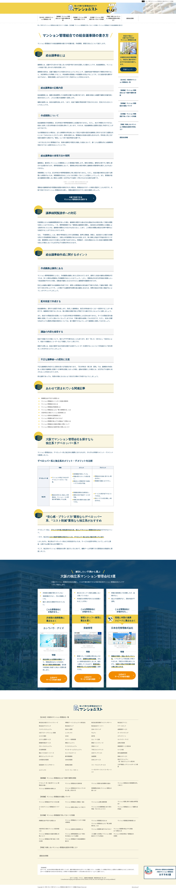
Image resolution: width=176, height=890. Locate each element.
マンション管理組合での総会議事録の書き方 (75, 840)
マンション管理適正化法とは (49, 404)
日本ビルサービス (96, 759)
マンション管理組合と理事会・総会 (74, 802)
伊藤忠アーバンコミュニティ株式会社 (75, 722)
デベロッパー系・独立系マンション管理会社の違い (49, 784)
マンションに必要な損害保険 (99, 802)
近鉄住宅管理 (121, 743)
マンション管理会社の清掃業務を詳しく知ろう (128, 784)
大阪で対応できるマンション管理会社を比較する (75, 198)
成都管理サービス (122, 729)
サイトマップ (135, 887)
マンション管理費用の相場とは (47, 788)
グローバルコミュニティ (45, 746)
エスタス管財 (42, 736)
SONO (67, 736)
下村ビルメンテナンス (97, 749)
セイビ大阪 (121, 749)
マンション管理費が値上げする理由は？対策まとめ (56, 421)
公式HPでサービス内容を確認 (53, 678)
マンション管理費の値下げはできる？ (52, 418)
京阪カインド (95, 746)
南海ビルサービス (122, 756)
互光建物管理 (42, 749)
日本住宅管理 (68, 759)
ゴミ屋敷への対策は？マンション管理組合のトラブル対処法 (101, 835)
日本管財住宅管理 (43, 759)
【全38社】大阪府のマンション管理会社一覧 (128, 81)
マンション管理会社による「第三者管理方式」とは (56, 410)
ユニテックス (42, 770)
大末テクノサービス (96, 753)
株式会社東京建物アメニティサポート (101, 722)
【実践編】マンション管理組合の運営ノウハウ (128, 104)
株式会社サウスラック (45, 726)
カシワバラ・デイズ (123, 739)
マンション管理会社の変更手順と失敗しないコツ (55, 427)
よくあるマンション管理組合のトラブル (49, 808)
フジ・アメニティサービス (98, 765)
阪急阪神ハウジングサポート (46, 765)
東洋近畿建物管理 (122, 753)
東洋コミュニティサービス (46, 756)
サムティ (93, 733)
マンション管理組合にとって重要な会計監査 (128, 808)
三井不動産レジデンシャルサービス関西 (128, 765)
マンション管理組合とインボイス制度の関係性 (54, 401)
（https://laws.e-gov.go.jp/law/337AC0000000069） (75, 183)
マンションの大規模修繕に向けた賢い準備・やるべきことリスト (101, 808)
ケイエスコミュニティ (71, 746)
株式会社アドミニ (122, 722)
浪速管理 (93, 756)
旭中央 (93, 736)
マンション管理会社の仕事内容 (73, 783)
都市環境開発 (68, 756)
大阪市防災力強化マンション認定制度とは (53, 412)
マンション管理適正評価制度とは (50, 407)
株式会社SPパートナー (97, 726)
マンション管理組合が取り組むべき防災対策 (49, 840)
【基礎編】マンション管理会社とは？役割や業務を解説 (128, 92)
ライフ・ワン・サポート (71, 770)
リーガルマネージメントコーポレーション (101, 771)
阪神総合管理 (68, 765)
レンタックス (68, 733)
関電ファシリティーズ (97, 743)
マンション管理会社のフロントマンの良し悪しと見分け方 (75, 789)
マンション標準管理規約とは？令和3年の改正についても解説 (75, 835)
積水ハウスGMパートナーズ (46, 753)
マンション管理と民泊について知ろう (75, 807)
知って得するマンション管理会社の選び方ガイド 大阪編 (159, 1)
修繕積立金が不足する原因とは (50, 398)
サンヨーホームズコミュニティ (73, 749)
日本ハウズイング (96, 729)
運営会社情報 (124, 137)
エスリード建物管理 (70, 739)
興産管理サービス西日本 (124, 746)
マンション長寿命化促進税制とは (50, 415)
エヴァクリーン (122, 736)
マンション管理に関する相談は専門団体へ (128, 802)
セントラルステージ (70, 753)
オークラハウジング (123, 733)
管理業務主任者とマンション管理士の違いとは (101, 789)
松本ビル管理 (68, 729)
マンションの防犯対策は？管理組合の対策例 (124, 835)
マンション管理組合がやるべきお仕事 (49, 802)
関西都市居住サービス (45, 743)
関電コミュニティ (70, 743)
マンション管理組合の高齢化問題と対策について (55, 424)
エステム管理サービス (45, 739)
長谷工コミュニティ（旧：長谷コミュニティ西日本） (126, 760)
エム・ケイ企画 (95, 739)
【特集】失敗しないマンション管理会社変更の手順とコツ (128, 126)
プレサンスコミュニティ (45, 729)
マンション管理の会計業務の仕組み (100, 783)
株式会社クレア (69, 726)
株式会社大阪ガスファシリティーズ (48, 722)
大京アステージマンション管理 (47, 733)
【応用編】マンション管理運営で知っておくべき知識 (128, 115)
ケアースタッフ (122, 726)
